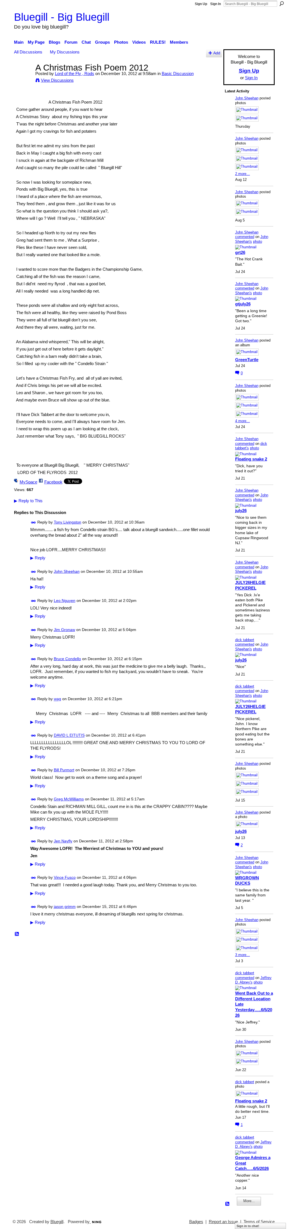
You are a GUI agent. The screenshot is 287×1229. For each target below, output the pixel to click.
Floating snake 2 (251, 459)
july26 (241, 510)
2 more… (242, 174)
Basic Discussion (178, 73)
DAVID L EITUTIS (69, 735)
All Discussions (28, 52)
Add (216, 53)
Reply (37, 558)
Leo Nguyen (64, 600)
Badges (196, 1221)
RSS (17, 934)
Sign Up (201, 4)
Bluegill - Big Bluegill (61, 17)
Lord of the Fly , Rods (74, 73)
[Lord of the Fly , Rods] (23, 78)
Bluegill (56, 1221)
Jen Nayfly (63, 841)
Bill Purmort (64, 770)
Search (281, 3)
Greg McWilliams (69, 799)
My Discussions (65, 52)
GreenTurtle (246, 359)
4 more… (242, 421)
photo (257, 241)
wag (57, 699)
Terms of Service (259, 1221)
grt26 (240, 252)
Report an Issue (223, 1221)
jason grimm (65, 906)
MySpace (28, 482)
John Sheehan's (251, 239)
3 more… (242, 955)
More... (249, 1201)
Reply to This (28, 500)
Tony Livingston (67, 522)
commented (244, 237)
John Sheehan (67, 571)
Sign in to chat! (248, 1226)
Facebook (53, 482)
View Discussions (57, 80)
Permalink (33, 522)
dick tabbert (244, 640)
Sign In (215, 4)
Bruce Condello (67, 658)
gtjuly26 (243, 304)
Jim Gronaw (64, 629)
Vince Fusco (65, 877)
